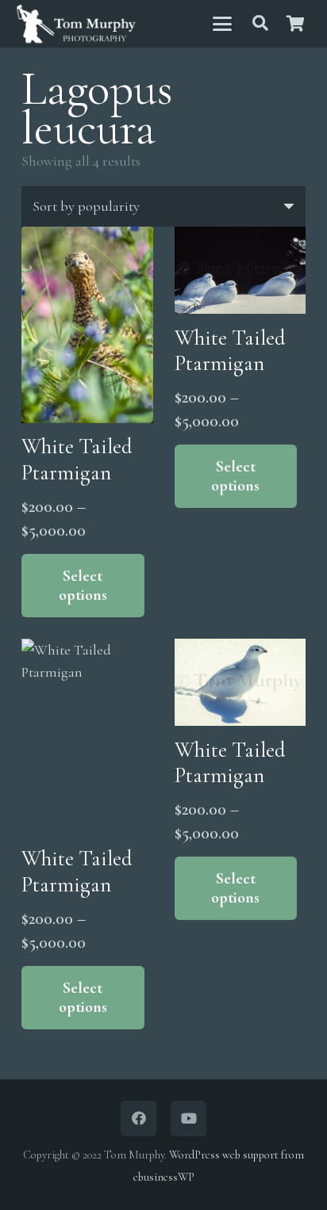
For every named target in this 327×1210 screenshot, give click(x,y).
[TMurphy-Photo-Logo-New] (76, 24)
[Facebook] (138, 1118)
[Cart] (295, 24)
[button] (222, 23)
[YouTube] (188, 1118)
